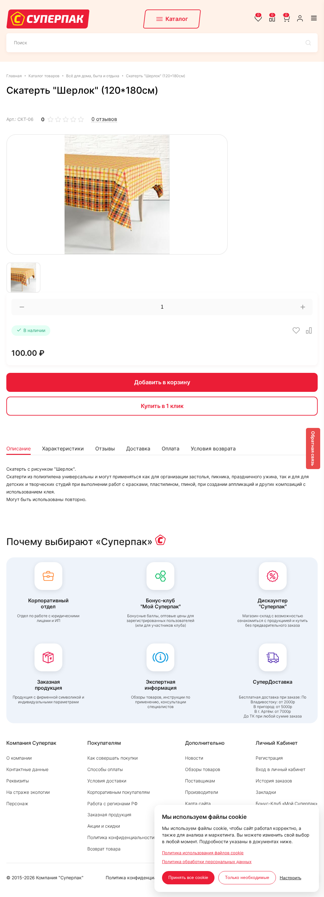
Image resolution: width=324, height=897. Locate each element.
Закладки (266, 792)
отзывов (104, 119)
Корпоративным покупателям (118, 792)
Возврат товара (104, 848)
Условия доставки (106, 780)
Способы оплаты (105, 769)
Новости (194, 758)
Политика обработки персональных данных (207, 861)
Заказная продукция (109, 814)
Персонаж (17, 803)
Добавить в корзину (162, 382)
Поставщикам (200, 780)
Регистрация (269, 758)
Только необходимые (247, 877)
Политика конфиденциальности (120, 837)
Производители (201, 792)
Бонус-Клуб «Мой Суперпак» (287, 803)
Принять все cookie (188, 877)
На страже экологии (28, 792)
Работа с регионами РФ (112, 803)
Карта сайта (198, 803)
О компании (19, 758)
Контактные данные (27, 769)
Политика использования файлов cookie (203, 852)
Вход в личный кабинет (280, 769)
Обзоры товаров (202, 769)
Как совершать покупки (112, 758)
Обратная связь (313, 448)
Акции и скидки (103, 826)
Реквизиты (17, 780)
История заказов (274, 780)
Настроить (290, 877)
